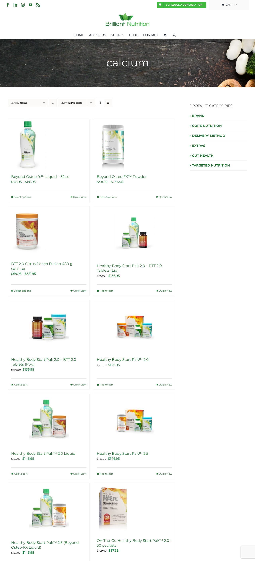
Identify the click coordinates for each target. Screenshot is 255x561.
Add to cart (106, 290)
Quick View (79, 196)
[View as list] (108, 103)
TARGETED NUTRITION (211, 165)
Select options (22, 196)
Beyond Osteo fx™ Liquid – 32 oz (40, 177)
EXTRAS (198, 146)
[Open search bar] (174, 34)
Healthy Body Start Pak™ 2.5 (122, 453)
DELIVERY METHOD (208, 136)
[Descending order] (53, 103)
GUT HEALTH (203, 156)
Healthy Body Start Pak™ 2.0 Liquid (43, 453)
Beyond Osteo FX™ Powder (122, 177)
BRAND (198, 116)
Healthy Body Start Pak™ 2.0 (123, 359)
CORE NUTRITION (207, 126)
